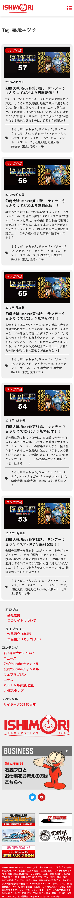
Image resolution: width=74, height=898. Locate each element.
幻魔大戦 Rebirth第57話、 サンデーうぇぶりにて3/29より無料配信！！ (35, 90)
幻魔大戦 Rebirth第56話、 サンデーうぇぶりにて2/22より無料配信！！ (35, 203)
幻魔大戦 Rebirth (35, 480)
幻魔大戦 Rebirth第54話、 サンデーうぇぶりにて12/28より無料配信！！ (35, 429)
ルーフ (28, 142)
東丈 (25, 146)
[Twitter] (32, 797)
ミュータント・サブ (53, 476)
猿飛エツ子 (36, 146)
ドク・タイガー (31, 138)
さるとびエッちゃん (24, 129)
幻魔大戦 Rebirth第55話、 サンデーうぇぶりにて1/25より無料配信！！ (35, 316)
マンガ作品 (14, 50)
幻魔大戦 (40, 142)
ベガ (46, 138)
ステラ (15, 138)
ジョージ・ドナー (45, 133)
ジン (62, 133)
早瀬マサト (54, 589)
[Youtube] (41, 797)
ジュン (28, 133)
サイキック (46, 129)
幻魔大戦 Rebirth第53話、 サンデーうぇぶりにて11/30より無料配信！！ (35, 542)
